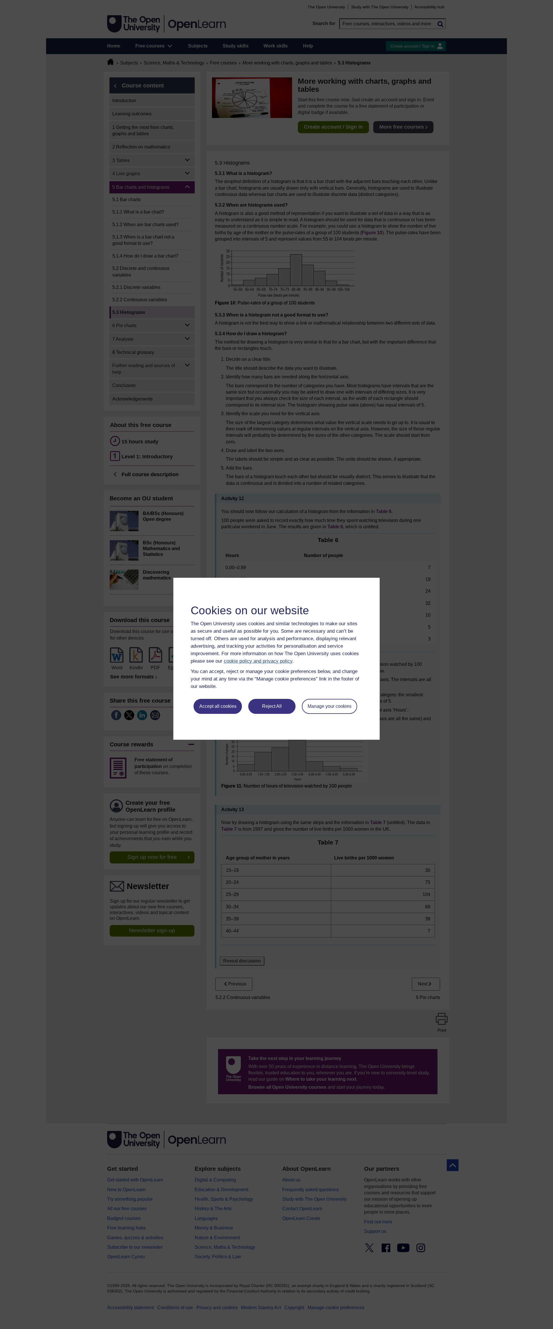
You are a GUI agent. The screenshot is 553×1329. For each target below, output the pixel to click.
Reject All (272, 706)
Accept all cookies (217, 706)
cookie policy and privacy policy (258, 661)
